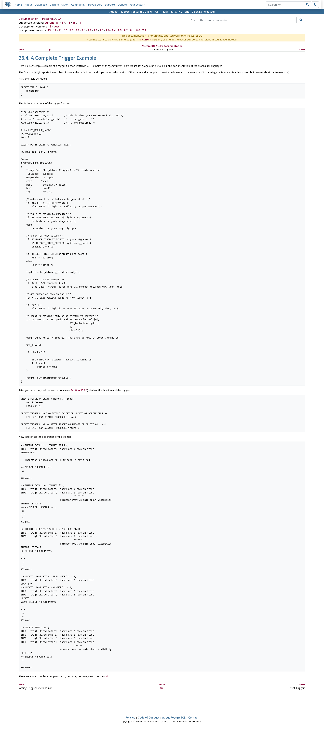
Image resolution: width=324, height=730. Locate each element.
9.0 (108, 30)
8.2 (126, 30)
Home (18, 4)
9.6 (71, 30)
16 (68, 22)
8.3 (120, 30)
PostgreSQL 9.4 (51, 18)
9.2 (95, 30)
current (146, 39)
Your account (137, 4)
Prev (21, 49)
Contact (193, 717)
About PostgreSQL (173, 717)
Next (302, 49)
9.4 (83, 30)
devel (56, 26)
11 (60, 30)
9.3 (89, 30)
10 (65, 30)
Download (41, 4)
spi (106, 676)
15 (74, 22)
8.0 (138, 30)
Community (78, 4)
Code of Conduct (148, 717)
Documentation (59, 4)
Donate (122, 4)
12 (54, 30)
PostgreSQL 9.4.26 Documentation (162, 46)
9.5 (77, 30)
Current (49, 22)
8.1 (132, 30)
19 (49, 26)
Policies (130, 717)
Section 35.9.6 (79, 390)
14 (79, 22)
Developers (95, 4)
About (28, 4)
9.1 (101, 30)
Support (110, 4)
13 (49, 30)
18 (57, 22)
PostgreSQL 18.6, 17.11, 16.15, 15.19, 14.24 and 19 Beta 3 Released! (173, 11)
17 (63, 22)
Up (49, 49)
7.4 (144, 30)
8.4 (114, 30)
